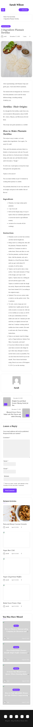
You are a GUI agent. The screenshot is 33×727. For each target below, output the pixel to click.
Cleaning (16, 647)
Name (6, 461)
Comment (6, 437)
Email (6, 468)
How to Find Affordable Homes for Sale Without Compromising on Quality (16, 695)
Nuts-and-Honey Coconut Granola (15, 524)
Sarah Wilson (16, 4)
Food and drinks (5, 26)
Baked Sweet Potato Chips (12, 603)
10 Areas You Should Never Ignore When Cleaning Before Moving (17, 674)
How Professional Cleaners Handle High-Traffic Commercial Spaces (16, 652)
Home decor (16, 689)
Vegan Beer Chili (9, 550)
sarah (5, 36)
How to (16, 625)
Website (6, 476)
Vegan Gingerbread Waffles (12, 577)
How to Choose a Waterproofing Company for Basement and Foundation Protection (16, 631)
